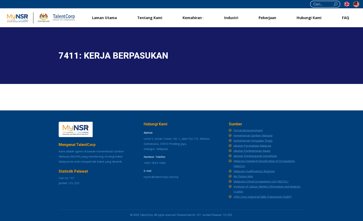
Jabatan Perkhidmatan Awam (252, 151)
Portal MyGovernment (248, 130)
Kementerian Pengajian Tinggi (252, 140)
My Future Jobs (243, 176)
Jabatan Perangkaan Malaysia (252, 145)
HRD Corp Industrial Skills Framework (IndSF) (262, 197)
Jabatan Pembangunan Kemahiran (255, 156)
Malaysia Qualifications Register (254, 171)
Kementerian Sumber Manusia (252, 135)
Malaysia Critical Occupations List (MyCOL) (260, 181)
